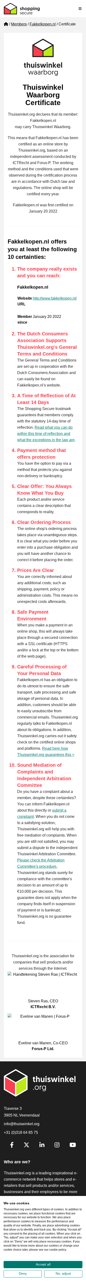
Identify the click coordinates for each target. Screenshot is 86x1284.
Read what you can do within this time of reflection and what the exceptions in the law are (46, 433)
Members (19, 24)
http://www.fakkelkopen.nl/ (55, 298)
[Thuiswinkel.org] (22, 8)
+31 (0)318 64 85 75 (21, 1132)
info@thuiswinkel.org (21, 1124)
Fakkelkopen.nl (43, 24)
